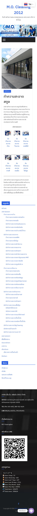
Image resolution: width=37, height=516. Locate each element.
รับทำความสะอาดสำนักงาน (14, 244)
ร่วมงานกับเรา (6, 343)
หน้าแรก (4, 208)
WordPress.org (6, 378)
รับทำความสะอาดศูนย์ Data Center (16, 281)
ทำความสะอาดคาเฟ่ (12, 298)
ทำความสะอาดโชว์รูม (12, 241)
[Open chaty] (31, 510)
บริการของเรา (6, 212)
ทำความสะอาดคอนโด (12, 220)
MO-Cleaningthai (7, 424)
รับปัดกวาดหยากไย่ (11, 311)
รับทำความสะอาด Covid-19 (12, 332)
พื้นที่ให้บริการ (7, 91)
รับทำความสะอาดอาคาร (11, 235)
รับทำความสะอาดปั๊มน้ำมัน (13, 318)
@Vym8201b (11, 411)
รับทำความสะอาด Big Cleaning (13, 325)
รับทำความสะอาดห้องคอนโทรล (15, 284)
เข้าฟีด (4, 371)
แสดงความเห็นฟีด (7, 375)
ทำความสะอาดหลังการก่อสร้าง (15, 217)
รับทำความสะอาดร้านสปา (13, 251)
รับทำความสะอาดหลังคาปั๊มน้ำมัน (15, 321)
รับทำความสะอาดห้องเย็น (13, 274)
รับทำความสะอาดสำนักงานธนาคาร (16, 254)
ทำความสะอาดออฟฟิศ (12, 237)
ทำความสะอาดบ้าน (9, 214)
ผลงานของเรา (6, 336)
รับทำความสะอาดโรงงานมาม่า (15, 288)
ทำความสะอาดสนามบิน (13, 271)
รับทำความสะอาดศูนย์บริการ (14, 264)
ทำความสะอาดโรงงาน (10, 268)
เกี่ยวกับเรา (5, 349)
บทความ (4, 346)
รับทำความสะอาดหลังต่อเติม (14, 227)
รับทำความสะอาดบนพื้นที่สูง (12, 305)
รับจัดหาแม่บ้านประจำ (10, 329)
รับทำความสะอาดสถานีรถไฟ (14, 261)
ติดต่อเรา (4, 356)
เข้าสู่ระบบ (5, 368)
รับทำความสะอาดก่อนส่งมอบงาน (15, 224)
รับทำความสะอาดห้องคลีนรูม (14, 278)
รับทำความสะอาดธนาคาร (13, 247)
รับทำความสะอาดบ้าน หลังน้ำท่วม (15, 231)
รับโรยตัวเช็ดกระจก (11, 308)
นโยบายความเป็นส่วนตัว (11, 352)
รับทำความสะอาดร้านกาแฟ (14, 294)
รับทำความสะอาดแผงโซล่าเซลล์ (15, 315)
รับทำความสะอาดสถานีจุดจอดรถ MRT (17, 257)
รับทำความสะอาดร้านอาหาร (12, 292)
